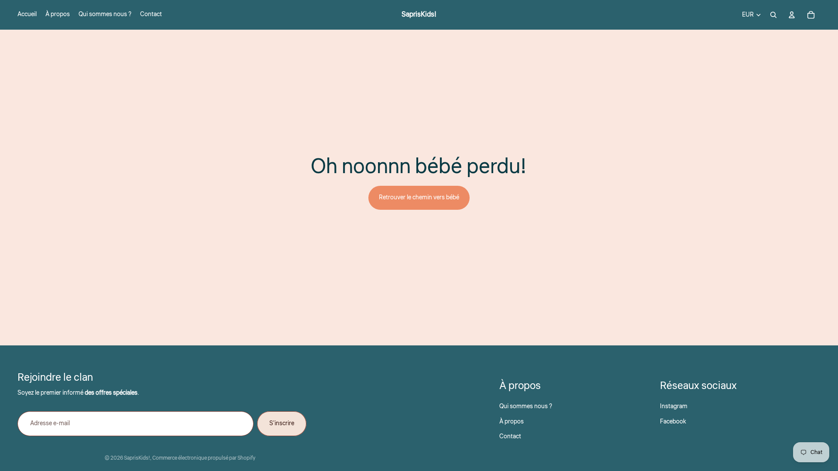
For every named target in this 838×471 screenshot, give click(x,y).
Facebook (673, 421)
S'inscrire (281, 423)
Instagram (673, 406)
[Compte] (791, 14)
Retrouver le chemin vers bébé (419, 197)
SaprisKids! (137, 458)
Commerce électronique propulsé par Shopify (203, 458)
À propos (511, 421)
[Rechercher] (773, 14)
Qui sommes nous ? (525, 406)
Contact (510, 436)
